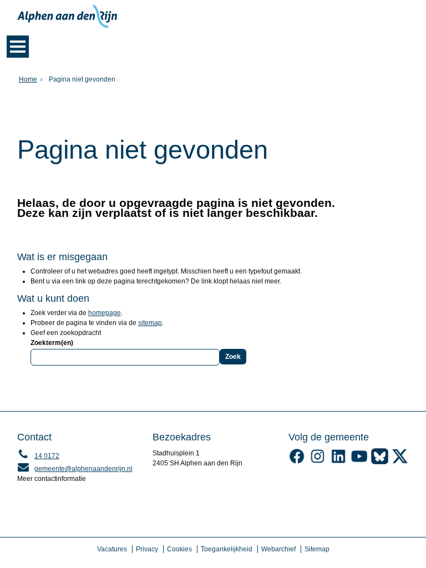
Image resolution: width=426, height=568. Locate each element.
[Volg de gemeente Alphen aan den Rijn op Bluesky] (379, 462)
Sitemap (317, 549)
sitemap (150, 323)
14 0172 (38, 456)
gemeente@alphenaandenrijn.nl (75, 469)
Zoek (233, 357)
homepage (104, 313)
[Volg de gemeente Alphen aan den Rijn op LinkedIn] (338, 462)
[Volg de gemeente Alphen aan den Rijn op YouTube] (359, 462)
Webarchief (278, 549)
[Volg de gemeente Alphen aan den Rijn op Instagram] (317, 462)
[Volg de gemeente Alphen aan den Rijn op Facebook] (297, 462)
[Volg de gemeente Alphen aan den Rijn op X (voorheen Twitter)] (400, 462)
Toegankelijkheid (226, 549)
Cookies (179, 549)
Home (28, 79)
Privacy (147, 549)
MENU (18, 47)
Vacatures (112, 549)
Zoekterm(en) (52, 343)
